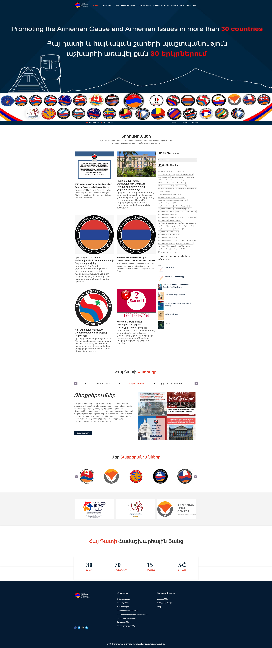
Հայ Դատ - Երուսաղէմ (167, 217)
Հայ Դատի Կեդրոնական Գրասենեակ (174, 246)
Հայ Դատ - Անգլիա (166, 211)
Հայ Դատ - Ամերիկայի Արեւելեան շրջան (174, 206)
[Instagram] (82, 627)
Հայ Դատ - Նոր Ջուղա (167, 237)
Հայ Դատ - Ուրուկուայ (167, 240)
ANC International (177, 180)
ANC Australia (177, 177)
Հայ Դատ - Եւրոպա (187, 217)
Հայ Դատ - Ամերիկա (167, 203)
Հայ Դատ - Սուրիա (166, 243)
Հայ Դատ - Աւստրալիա (186, 211)
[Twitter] (79, 627)
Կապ (194, 5)
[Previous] (76, 476)
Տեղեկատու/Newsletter (125, 5)
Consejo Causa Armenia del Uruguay (170, 194)
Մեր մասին (108, 5)
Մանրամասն (83, 434)
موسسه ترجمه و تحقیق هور (167, 252)
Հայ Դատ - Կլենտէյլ (184, 226)
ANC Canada (190, 177)
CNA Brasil (191, 188)
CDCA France (180, 188)
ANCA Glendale (164, 177)
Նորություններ (144, 5)
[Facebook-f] (75, 627)
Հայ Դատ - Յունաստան (168, 232)
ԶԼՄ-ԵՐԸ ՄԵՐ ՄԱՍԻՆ (161, 5)
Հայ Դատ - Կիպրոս (166, 226)
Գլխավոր (97, 5)
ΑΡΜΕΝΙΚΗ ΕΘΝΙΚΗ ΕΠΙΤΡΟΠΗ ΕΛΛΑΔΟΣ (172, 200)
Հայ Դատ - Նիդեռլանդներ (168, 234)
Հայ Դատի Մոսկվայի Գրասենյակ (171, 249)
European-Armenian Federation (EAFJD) (171, 197)
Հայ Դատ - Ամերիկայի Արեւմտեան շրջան (174, 209)
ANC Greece (163, 180)
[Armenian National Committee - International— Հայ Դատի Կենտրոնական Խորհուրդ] (82, 5)
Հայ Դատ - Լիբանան (167, 223)
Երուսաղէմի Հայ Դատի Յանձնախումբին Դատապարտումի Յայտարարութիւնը (94, 260)
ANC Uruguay (180, 186)
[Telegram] (86, 627)
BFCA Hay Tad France (166, 188)
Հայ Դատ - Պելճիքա (187, 240)
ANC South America (178, 183)
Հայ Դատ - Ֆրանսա (184, 243)
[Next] (195, 476)
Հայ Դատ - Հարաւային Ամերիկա (171, 229)
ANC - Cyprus (169, 171)
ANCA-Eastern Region (166, 174)
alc (160, 171)
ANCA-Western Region (184, 174)
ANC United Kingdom (166, 186)
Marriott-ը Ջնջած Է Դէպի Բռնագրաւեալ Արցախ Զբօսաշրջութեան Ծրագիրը (132, 325)
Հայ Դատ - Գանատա (167, 214)
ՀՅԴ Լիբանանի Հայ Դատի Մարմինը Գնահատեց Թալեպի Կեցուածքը (91, 333)
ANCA (180, 171)
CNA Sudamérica (164, 191)
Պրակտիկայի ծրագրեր (181, 5)
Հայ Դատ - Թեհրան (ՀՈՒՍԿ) (169, 220)
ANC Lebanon (164, 183)
